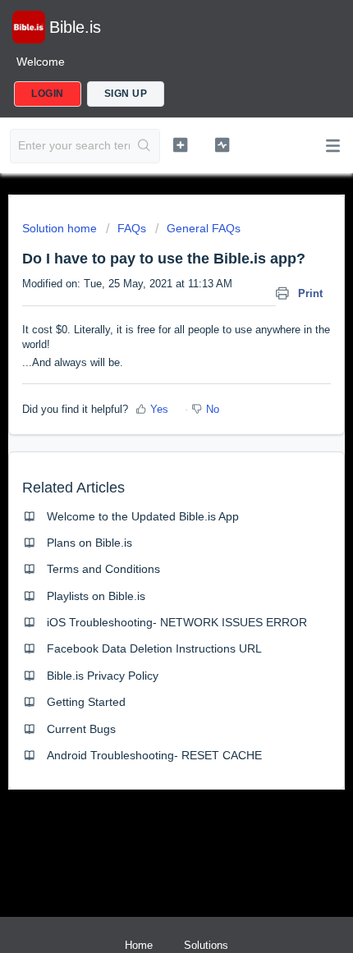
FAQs (131, 228)
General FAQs (204, 228)
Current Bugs (81, 728)
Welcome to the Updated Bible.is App (143, 516)
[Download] (146, 467)
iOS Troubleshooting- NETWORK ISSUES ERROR (177, 622)
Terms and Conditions (103, 568)
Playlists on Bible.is (96, 595)
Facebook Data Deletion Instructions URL (154, 648)
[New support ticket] (180, 144)
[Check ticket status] (222, 144)
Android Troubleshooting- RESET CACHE (154, 755)
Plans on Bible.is (89, 542)
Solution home (61, 228)
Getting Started (86, 701)
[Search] (144, 146)
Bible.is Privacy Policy (102, 675)
